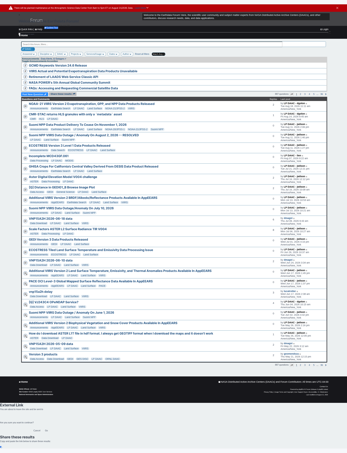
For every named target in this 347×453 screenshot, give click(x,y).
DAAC (60, 54)
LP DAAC (79, 108)
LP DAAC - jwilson (294, 124)
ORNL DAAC (112, 359)
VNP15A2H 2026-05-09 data (51, 344)
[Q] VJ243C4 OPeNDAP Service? (53, 302)
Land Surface (94, 108)
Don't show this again (27, 34)
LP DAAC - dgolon (294, 103)
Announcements (39, 108)
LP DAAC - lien (292, 155)
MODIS (69, 160)
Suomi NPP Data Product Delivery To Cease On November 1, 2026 (78, 125)
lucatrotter (290, 291)
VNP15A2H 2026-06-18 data (50, 219)
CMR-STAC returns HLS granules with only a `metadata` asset (75, 114)
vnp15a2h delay (40, 292)
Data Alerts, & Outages (52, 59)
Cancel (36, 430)
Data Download (38, 223)
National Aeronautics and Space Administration (36, 394)
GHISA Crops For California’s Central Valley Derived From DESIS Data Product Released (93, 166)
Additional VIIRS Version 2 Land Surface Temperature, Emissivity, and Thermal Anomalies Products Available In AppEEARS (120, 271)
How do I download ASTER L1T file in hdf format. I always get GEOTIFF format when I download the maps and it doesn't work (121, 333)
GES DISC (82, 359)
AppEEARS (57, 202)
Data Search (58, 150)
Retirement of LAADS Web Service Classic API (63, 77)
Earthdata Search (60, 108)
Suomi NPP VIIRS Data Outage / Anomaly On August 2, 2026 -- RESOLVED (84, 135)
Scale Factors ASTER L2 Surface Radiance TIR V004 (68, 229)
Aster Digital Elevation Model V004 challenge (63, 177)
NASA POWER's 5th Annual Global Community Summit (69, 82)
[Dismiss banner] (337, 8)
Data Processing (39, 160)
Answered (28, 54)
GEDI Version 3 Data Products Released (58, 239)
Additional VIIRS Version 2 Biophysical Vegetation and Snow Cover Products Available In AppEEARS (103, 323)
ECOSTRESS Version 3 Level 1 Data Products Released (69, 145)
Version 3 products (43, 354)
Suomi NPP (157, 129)
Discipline (45, 54)
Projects (75, 54)
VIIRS (131, 108)
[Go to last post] (306, 103)
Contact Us (324, 387)
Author (126, 54)
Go (46, 430)
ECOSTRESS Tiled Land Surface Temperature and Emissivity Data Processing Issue (91, 250)
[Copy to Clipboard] (1, 447)
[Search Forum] (324, 43)
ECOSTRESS (75, 150)
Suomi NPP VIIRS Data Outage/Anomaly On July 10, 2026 (71, 208)
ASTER (34, 181)
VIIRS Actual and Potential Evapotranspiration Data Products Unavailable (83, 71)
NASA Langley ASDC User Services (40, 392)
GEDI (50, 192)
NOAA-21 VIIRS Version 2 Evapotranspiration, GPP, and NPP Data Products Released (92, 104)
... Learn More (140, 8)
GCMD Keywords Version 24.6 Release (58, 65)
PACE (102, 286)
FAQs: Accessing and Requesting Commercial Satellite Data (73, 88)
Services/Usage (94, 54)
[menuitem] (259, 382)
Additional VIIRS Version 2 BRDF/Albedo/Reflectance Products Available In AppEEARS (93, 198)
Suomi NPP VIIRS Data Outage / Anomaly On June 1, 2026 (71, 312)
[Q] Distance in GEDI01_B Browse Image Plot (62, 187)
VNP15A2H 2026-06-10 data (51, 260)
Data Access (37, 192)
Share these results (61, 94)
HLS (41, 119)
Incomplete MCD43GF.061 (49, 156)
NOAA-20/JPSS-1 (115, 129)
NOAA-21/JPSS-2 (115, 108)
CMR (33, 119)
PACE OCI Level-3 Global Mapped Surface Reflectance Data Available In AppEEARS (91, 281)
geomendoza (291, 353)
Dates (112, 54)
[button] (292, 94)
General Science (66, 192)
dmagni (288, 218)
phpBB (300, 389)
